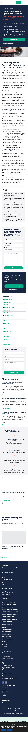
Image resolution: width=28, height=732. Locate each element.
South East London (8, 315)
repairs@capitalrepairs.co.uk (9, 678)
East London (7, 310)
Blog (6, 59)
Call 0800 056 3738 (7, 672)
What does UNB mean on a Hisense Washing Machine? (12, 382)
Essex (5, 328)
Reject (9, 729)
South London (7, 312)
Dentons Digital (14, 714)
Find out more (6, 395)
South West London (9, 318)
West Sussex (7, 344)
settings (12, 727)
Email (5, 247)
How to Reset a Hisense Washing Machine (14, 398)
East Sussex (7, 342)
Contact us (5, 558)
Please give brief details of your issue (13, 252)
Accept (4, 729)
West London (7, 320)
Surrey (5, 339)
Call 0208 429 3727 (7, 665)
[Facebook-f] (3, 682)
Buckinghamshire (8, 326)
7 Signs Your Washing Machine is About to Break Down (14, 412)
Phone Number (7, 243)
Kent (5, 334)
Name (5, 239)
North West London (9, 307)
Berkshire (6, 323)
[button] (25, 2)
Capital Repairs (5, 565)
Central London (8, 299)
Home (3, 59)
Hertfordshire (7, 331)
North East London (8, 304)
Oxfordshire (7, 336)
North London (7, 302)
